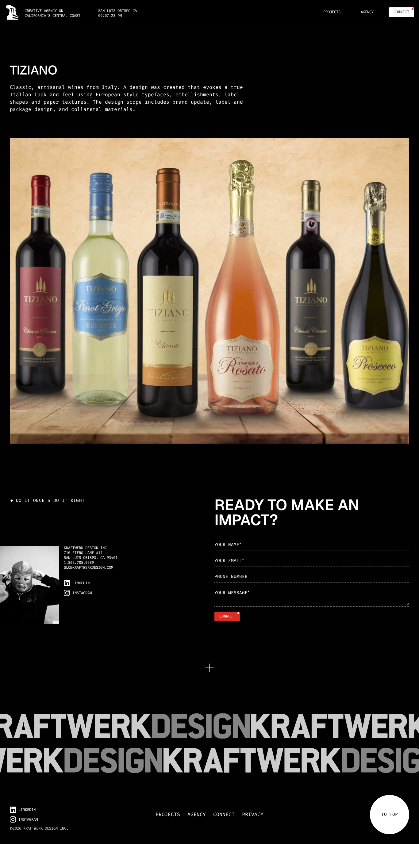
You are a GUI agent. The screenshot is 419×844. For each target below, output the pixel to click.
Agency (196, 815)
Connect (224, 815)
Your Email (229, 560)
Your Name (227, 544)
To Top (389, 814)
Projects (168, 815)
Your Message (231, 592)
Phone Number (231, 576)
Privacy (252, 815)
